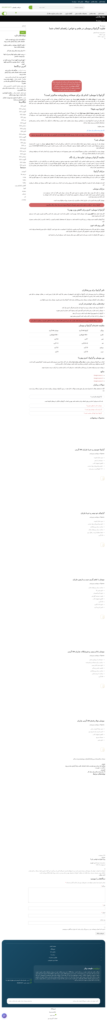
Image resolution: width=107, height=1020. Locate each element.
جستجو (22, 32)
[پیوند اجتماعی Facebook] (10, 2)
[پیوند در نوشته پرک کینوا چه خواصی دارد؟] (53, 503)
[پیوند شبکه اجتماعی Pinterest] (3, 2)
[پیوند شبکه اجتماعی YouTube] (5, 2)
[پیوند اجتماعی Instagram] (7, 2)
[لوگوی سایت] (99, 7)
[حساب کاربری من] (9, 13)
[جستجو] (30, 7)
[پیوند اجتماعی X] (8, 2)
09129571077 (20, 983)
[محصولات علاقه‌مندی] (13, 13)
